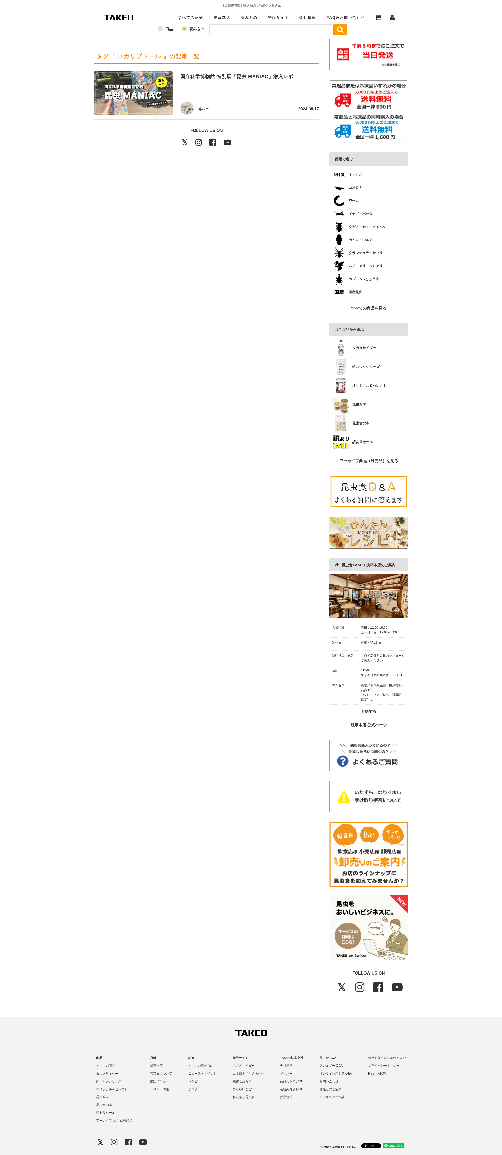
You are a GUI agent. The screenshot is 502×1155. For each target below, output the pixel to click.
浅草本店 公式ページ (369, 725)
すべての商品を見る (368, 308)
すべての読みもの (200, 1066)
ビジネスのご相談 (332, 1097)
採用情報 (286, 1097)
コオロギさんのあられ (248, 1073)
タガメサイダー (107, 1073)
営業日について (161, 1073)
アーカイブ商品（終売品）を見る (368, 460)
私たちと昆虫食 (244, 1097)
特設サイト (278, 17)
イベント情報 (159, 1089)
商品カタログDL (291, 1081)
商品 (169, 29)
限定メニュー (159, 1081)
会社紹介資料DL (291, 1089)
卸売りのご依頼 (330, 1089)
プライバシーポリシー (384, 1066)
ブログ (193, 1089)
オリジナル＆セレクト (112, 1089)
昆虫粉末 (102, 1097)
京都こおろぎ (242, 1081)
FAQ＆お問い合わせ (346, 17)
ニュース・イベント (202, 1073)
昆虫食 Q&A (328, 1058)
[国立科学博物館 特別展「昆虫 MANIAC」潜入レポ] (133, 94)
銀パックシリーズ (108, 1081)
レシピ (193, 1081)
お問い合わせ (329, 1081)
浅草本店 (222, 17)
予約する (368, 711)
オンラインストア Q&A (336, 1073)
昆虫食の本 (104, 1105)
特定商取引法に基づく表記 (387, 1058)
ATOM (382, 1073)
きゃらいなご (242, 1089)
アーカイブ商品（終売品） (115, 1120)
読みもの (249, 17)
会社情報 (307, 17)
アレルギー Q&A (331, 1066)
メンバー (286, 1073)
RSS (371, 1073)
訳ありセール (105, 1113)
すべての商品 (190, 17)
